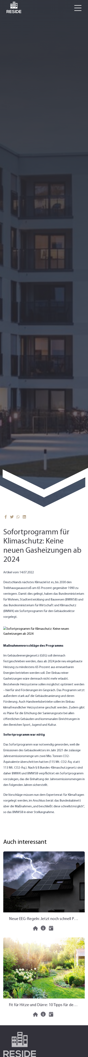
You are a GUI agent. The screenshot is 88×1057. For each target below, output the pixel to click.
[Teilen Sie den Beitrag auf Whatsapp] (18, 517)
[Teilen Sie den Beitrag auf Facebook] (5, 517)
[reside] (14, 7)
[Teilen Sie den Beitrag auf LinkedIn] (24, 517)
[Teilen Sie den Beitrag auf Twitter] (12, 517)
